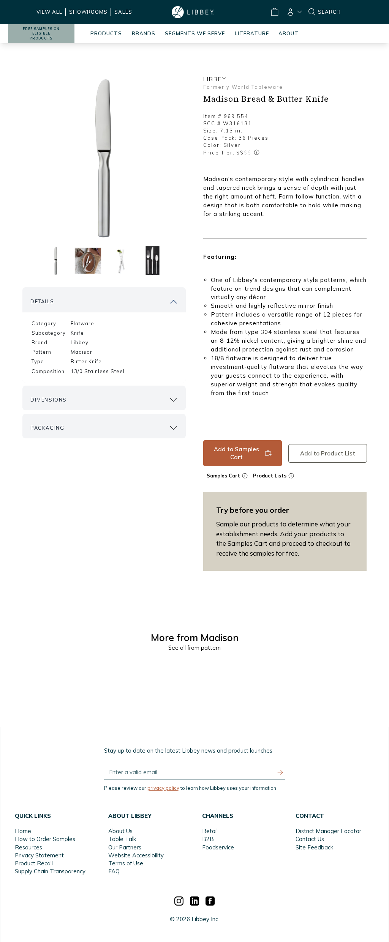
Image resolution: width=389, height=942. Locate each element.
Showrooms (88, 12)
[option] (104, 158)
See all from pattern (194, 647)
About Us (120, 831)
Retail (210, 831)
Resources (28, 847)
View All (49, 12)
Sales (123, 12)
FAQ (114, 871)
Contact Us (310, 839)
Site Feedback (314, 847)
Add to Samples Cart (236, 453)
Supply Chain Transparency (50, 871)
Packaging (47, 428)
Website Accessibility (136, 855)
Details (42, 301)
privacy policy (163, 788)
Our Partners (124, 847)
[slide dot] (56, 261)
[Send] (280, 772)
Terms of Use (125, 863)
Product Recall (34, 863)
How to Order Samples (45, 839)
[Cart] (274, 12)
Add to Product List (327, 453)
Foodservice (218, 847)
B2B (208, 839)
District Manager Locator (328, 831)
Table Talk (122, 839)
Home (23, 831)
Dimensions (48, 400)
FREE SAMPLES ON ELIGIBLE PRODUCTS (41, 34)
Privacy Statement (39, 855)
